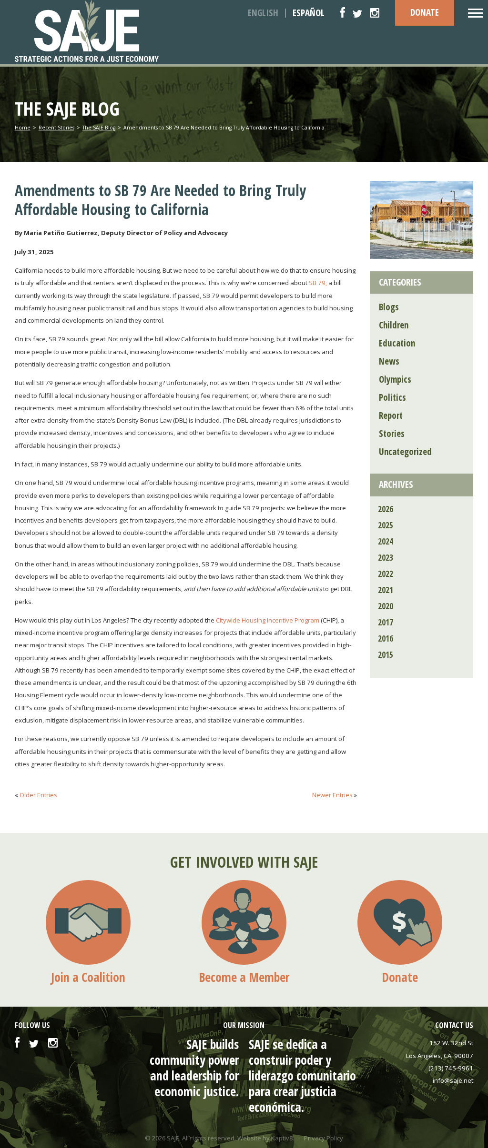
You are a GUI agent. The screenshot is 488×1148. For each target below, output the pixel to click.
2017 (385, 622)
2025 (385, 525)
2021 (385, 589)
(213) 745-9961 (450, 1068)
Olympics (395, 379)
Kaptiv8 (282, 1138)
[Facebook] (342, 13)
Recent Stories (56, 127)
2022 (385, 573)
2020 (385, 606)
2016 (385, 638)
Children (393, 325)
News (389, 361)
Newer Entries (332, 795)
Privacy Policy (323, 1138)
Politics (392, 397)
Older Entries (38, 795)
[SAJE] (104, 31)
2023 (385, 557)
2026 (385, 509)
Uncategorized (405, 451)
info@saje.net (453, 1080)
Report (391, 415)
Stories (392, 433)
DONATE (424, 12)
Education (397, 343)
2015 (385, 654)
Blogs (389, 307)
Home (22, 127)
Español (309, 13)
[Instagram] (374, 13)
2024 (385, 541)
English (263, 13)
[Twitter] (357, 13)
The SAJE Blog (98, 127)
